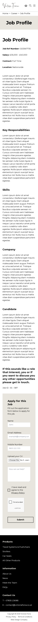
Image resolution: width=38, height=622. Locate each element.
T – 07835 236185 (10, 600)
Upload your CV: (15, 456)
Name (10, 421)
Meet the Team (10, 583)
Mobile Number (15, 444)
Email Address (14, 433)
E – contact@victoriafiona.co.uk (17, 605)
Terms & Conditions (25, 617)
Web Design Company (19, 620)
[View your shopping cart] (25, 5)
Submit (20, 520)
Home (5, 13)
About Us (7, 574)
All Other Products (11, 560)
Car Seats (7, 556)
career (14, 13)
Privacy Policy (17, 493)
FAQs (5, 587)
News (5, 578)
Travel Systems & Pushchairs (16, 547)
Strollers (6, 551)
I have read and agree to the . (18, 490)
